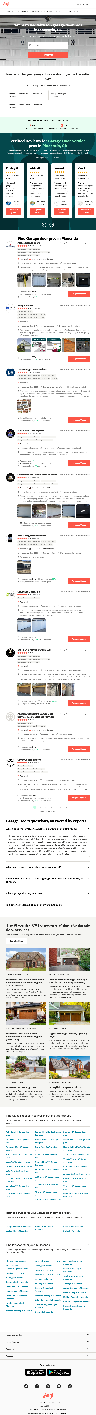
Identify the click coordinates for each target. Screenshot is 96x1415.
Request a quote (13, 211)
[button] (24, 280)
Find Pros (48, 54)
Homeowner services (14, 1335)
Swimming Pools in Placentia (48, 1300)
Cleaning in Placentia (44, 1279)
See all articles (16, 941)
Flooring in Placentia (44, 1270)
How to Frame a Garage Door (21, 1087)
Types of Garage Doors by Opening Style (68, 1035)
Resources (10, 1349)
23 (61, 807)
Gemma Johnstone (14, 975)
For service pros (12, 1342)
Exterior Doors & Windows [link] (30, 11)
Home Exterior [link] (11, 11)
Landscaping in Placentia (17, 1291)
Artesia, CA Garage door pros (76, 1174)
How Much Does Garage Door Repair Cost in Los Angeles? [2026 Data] (69, 981)
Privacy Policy (54, 1402)
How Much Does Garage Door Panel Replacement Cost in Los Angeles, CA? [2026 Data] (25, 982)
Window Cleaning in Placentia (48, 1295)
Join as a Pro (79, 4)
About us (9, 1356)
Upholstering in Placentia (74, 1292)
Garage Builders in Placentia (19, 1226)
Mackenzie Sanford (15, 1029)
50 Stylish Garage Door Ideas (65, 1087)
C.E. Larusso (11, 1083)
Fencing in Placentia (44, 1265)
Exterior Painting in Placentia (19, 1310)
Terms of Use (41, 1402)
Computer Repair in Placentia (76, 1301)
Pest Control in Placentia (17, 1286)
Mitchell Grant (57, 975)
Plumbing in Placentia (16, 1261)
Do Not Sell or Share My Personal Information (48, 1410)
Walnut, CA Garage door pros (48, 1199)
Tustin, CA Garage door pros (76, 1154)
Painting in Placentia (44, 1283)
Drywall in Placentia (44, 1312)
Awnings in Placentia (72, 1283)
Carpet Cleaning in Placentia (47, 1261)
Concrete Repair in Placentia (47, 1274)
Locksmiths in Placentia (17, 1231)
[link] (8, 203)
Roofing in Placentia (15, 1273)
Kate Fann (54, 1029)
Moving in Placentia (15, 1277)
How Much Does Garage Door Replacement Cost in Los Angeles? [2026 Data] (25, 1036)
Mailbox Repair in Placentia (75, 1297)
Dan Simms (54, 1083)
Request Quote (79, 293)
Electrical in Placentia (73, 1226)
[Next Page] (66, 807)
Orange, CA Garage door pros (19, 1166)
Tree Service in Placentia (17, 1282)
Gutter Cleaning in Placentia (76, 1288)
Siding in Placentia (71, 1231)
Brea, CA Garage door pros (18, 1162)
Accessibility (47, 1406)
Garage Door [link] (47, 11)
